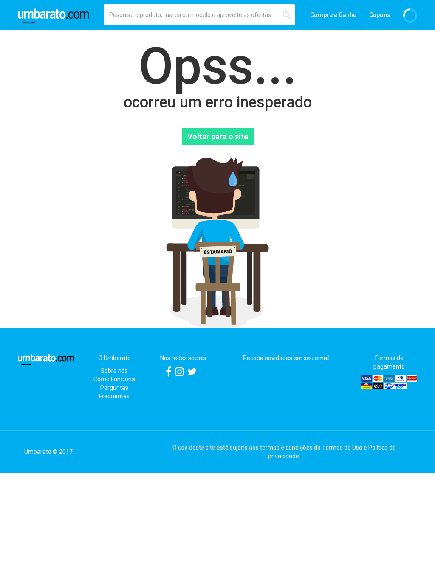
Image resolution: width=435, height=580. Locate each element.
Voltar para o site (217, 136)
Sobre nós (114, 370)
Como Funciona (114, 379)
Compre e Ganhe (333, 14)
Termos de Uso (342, 447)
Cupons (379, 14)
